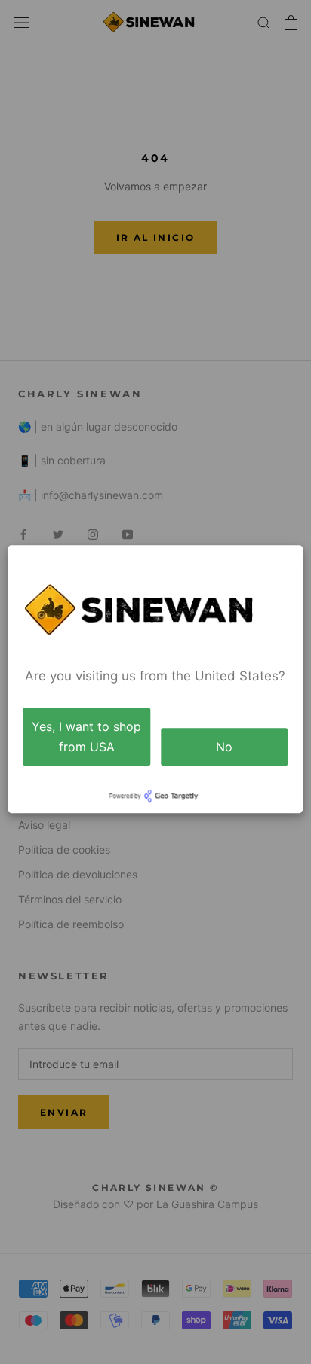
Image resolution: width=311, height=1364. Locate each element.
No (224, 746)
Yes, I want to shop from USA (86, 737)
